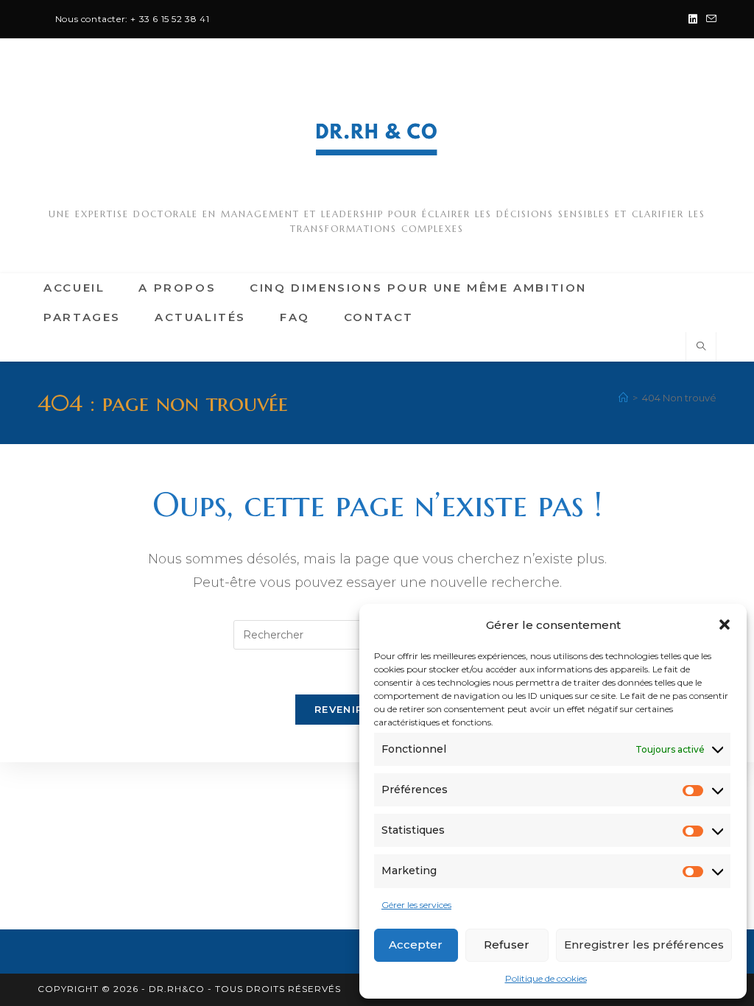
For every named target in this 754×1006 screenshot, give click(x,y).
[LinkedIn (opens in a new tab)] (693, 19)
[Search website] (701, 347)
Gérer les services (416, 904)
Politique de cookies (546, 978)
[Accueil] (623, 398)
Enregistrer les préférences (644, 945)
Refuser (506, 945)
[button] (724, 624)
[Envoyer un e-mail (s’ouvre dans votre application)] (709, 19)
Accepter (416, 945)
